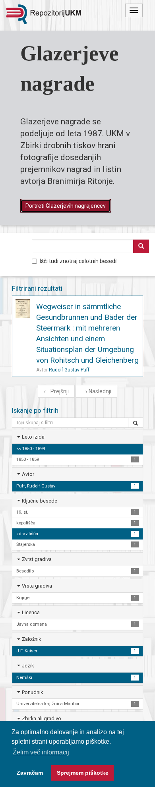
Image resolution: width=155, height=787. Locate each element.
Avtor (28, 474)
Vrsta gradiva (37, 586)
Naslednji (96, 391)
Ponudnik (32, 692)
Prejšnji (56, 391)
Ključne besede (39, 501)
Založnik (31, 639)
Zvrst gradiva (37, 559)
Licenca (31, 612)
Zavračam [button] (30, 773)
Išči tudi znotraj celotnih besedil (79, 261)
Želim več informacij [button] (41, 752)
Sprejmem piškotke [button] (82, 773)
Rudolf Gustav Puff (69, 370)
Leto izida (33, 437)
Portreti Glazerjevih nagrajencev (65, 206)
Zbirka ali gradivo (41, 718)
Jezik (28, 666)
